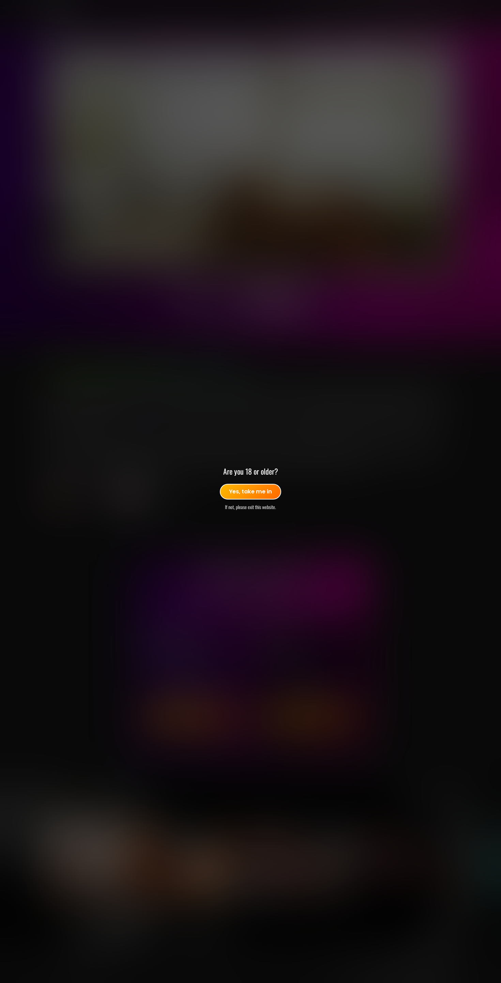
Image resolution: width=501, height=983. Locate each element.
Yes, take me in (250, 491)
